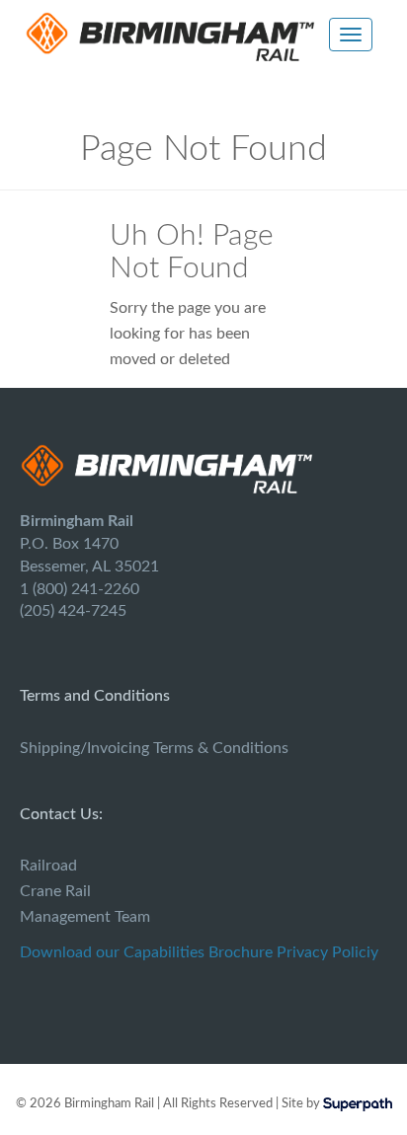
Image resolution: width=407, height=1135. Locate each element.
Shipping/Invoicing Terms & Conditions (154, 748)
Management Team (85, 917)
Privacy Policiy (327, 952)
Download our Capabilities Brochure (146, 952)
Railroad (48, 865)
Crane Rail (55, 891)
